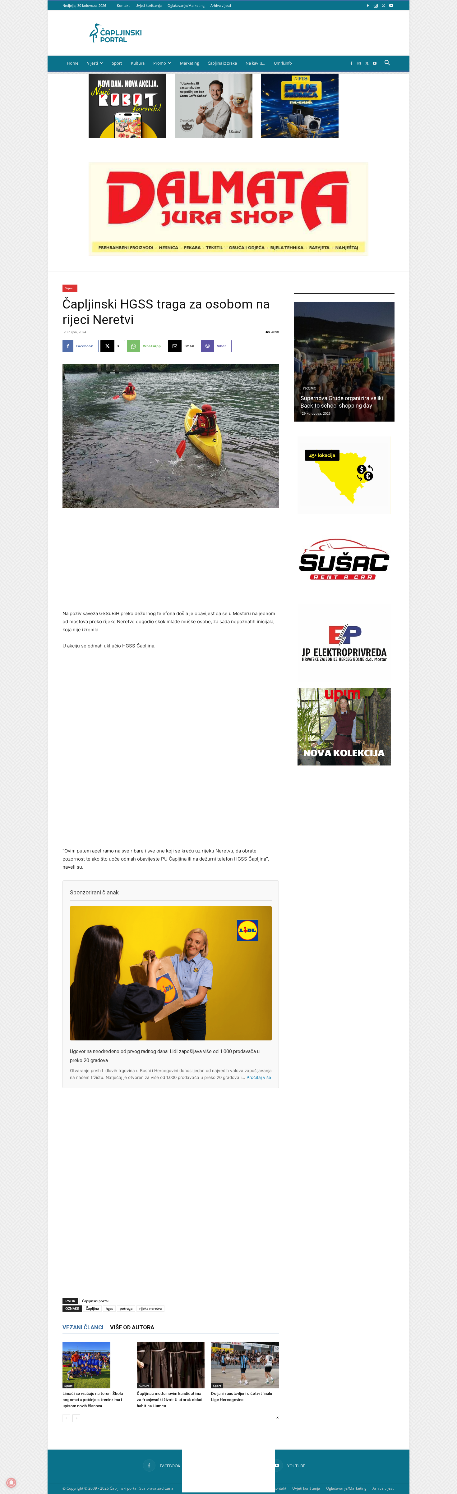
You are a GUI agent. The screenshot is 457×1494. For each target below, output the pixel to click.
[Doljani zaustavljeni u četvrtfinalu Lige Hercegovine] (245, 1365)
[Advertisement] (170, 559)
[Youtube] (391, 5)
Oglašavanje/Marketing (186, 5)
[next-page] (76, 1418)
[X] (383, 5)
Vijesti (92, 63)
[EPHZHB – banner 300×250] (344, 680)
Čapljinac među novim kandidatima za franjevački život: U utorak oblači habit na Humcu (170, 1399)
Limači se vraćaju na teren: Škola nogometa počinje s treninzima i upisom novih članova (92, 1399)
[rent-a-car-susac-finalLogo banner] (344, 596)
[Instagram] (375, 5)
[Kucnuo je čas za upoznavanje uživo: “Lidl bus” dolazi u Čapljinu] (344, 362)
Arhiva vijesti (220, 5)
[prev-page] (66, 1418)
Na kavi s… (255, 63)
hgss (109, 1308)
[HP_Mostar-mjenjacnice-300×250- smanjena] (344, 512)
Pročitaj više (259, 1077)
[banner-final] (344, 764)
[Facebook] (367, 5)
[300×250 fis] (300, 106)
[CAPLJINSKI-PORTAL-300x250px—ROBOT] (127, 136)
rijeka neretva (150, 1308)
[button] (387, 63)
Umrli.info (283, 63)
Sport (117, 63)
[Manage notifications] (11, 1483)
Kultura (138, 63)
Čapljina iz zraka (222, 63)
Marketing (189, 63)
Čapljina (92, 1308)
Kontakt (123, 5)
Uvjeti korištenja (149, 5)
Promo (159, 63)
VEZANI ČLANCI (83, 1327)
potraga (126, 1308)
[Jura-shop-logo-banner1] (228, 254)
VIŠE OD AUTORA (132, 1327)
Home (72, 63)
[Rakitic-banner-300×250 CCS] (213, 136)
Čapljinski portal (95, 1301)
